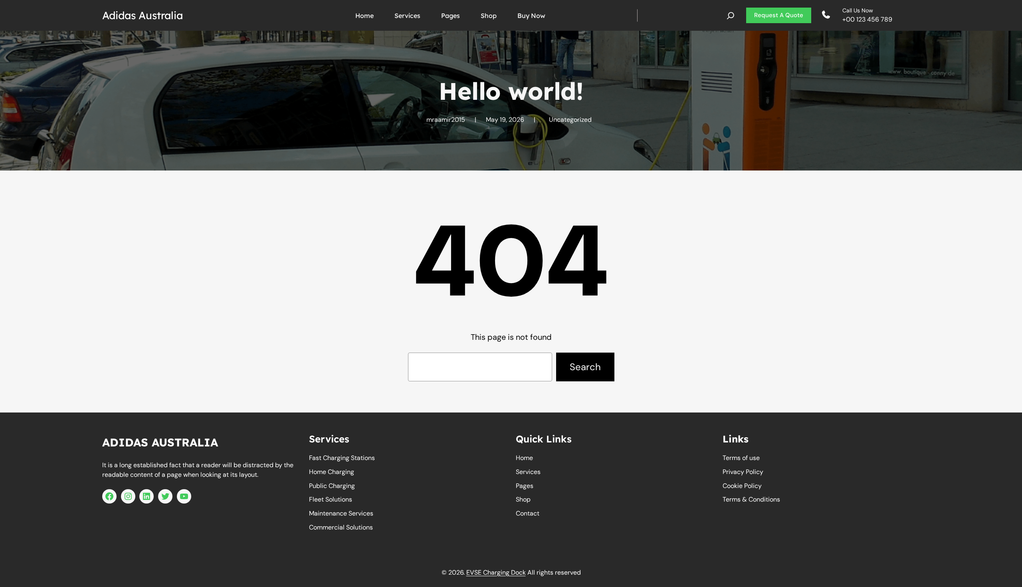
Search (585, 367)
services (528, 472)
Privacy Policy (743, 472)
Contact (527, 513)
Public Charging (332, 486)
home (524, 458)
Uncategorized (570, 119)
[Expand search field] (731, 16)
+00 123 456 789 (867, 19)
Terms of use (741, 458)
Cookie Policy (742, 486)
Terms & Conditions (751, 499)
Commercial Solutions (341, 527)
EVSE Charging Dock (496, 572)
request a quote (778, 15)
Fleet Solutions (330, 499)
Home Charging (331, 472)
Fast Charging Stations (342, 458)
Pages (524, 486)
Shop (523, 499)
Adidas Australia (142, 15)
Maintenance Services (341, 513)
